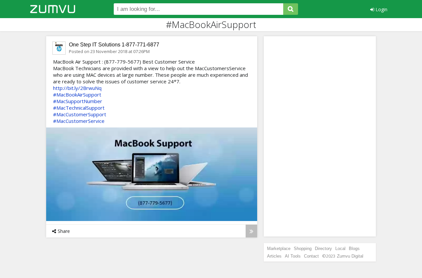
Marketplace (278, 248)
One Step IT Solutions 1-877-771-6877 (114, 44)
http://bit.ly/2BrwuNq (77, 88)
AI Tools (293, 256)
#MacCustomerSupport (79, 114)
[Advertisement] (319, 136)
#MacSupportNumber (77, 101)
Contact (311, 256)
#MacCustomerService (79, 121)
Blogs (354, 248)
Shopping (303, 248)
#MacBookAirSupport (77, 94)
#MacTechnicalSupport (79, 107)
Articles (274, 256)
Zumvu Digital (350, 256)
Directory (323, 248)
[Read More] (251, 231)
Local (340, 248)
